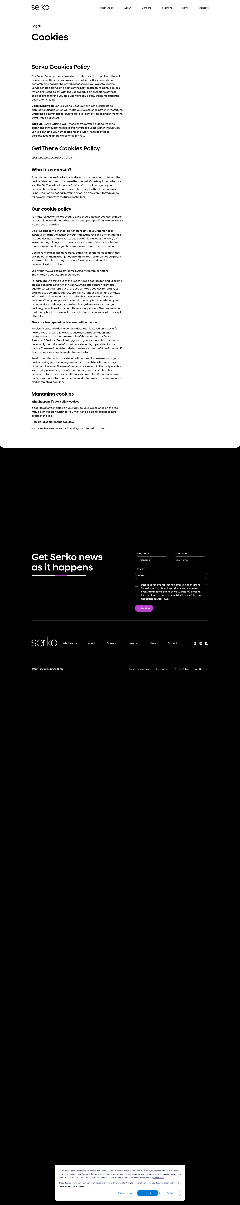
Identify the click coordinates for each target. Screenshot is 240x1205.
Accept (148, 1193)
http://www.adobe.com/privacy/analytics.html (66, 270)
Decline (170, 1193)
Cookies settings (125, 1193)
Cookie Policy (159, 1177)
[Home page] (40, 6)
